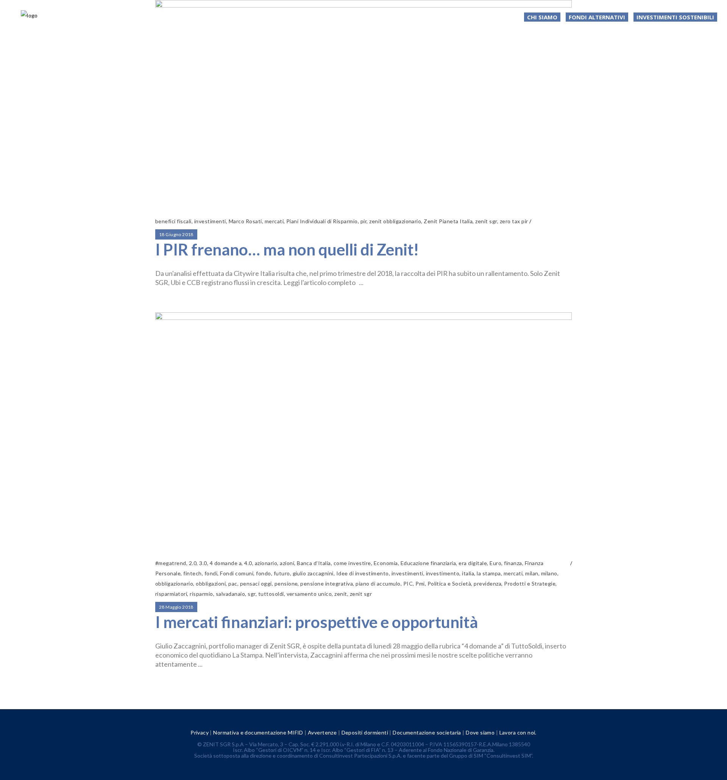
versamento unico (309, 593)
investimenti (210, 221)
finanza (513, 563)
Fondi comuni (236, 573)
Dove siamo (480, 732)
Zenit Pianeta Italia (448, 221)
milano (549, 573)
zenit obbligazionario (395, 221)
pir (363, 221)
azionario (266, 563)
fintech (192, 573)
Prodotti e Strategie (529, 583)
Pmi (419, 583)
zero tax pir (514, 221)
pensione (286, 583)
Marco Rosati (245, 221)
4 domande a (226, 563)
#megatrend (170, 563)
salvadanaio (230, 593)
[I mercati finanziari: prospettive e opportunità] (363, 430)
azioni (287, 563)
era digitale (473, 563)
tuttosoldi (271, 593)
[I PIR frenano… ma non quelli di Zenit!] (363, 103)
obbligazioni (211, 583)
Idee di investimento (362, 573)
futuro (282, 573)
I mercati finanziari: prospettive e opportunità (316, 621)
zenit (340, 593)
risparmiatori (171, 593)
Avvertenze (322, 732)
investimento (443, 573)
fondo (263, 573)
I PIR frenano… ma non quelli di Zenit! (287, 249)
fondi (210, 573)
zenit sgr (486, 221)
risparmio (201, 593)
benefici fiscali (173, 221)
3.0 (203, 563)
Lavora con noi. (518, 732)
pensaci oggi (256, 583)
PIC (408, 583)
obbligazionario (174, 583)
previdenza (487, 583)
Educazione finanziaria (428, 563)
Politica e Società (449, 583)
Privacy (199, 732)
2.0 (193, 563)
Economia (386, 563)
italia (468, 573)
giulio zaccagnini (313, 573)
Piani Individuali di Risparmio (322, 221)
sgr (251, 593)
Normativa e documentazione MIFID (258, 732)
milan (531, 573)
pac (232, 583)
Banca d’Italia (314, 563)
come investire (352, 563)
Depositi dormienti (365, 732)
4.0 (248, 563)
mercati (274, 221)
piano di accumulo (378, 583)
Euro (495, 563)
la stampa (489, 573)
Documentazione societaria (427, 732)
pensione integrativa (326, 583)
